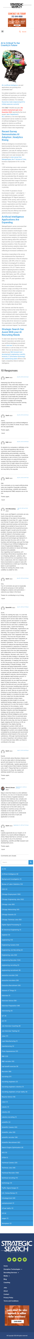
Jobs (3, 1036)
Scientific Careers (8, 1127)
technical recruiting (8, 1178)
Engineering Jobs (8, 955)
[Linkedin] (25, 1260)
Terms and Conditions (11, 1301)
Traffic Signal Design (9, 1188)
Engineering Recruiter (9, 960)
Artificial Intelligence (9, 874)
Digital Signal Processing (10, 925)
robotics (5, 1112)
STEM (4, 1157)
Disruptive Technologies (12, 1269)
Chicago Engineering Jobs (11, 899)
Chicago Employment (9, 894)
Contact (6, 1294)
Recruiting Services (10, 1272)
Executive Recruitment (9, 985)
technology (6, 1183)
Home (6, 1266)
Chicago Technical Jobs (10, 919)
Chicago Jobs (6, 904)
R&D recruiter (6, 1061)
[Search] (30, 862)
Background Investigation (10, 879)
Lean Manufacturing (8, 1041)
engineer (5, 935)
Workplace (5, 1223)
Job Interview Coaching (10, 1026)
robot (4, 1102)
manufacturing (7, 1046)
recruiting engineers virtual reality (13, 1092)
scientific (22, 354)
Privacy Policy (8, 1297)
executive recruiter (8, 975)
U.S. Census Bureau (8, 1193)
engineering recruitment (10, 970)
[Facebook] (9, 1260)
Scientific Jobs (7, 1132)
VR (3, 1213)
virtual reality (6, 1208)
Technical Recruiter (8, 1173)
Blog (5, 1279)
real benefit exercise (9, 1066)
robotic (4, 1107)
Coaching (7, 1282)
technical (4, 356)
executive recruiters (8, 980)
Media (6, 1276)
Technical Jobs (7, 1168)
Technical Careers (8, 1163)
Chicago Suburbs (8, 914)
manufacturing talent (10, 359)
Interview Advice (7, 1001)
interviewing (6, 1011)
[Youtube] (20, 1260)
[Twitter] (14, 1260)
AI (2, 869)
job (3, 1021)
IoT (3, 1016)
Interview (5, 995)
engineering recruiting (9, 965)
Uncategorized (7, 1198)
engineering (15, 354)
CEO (3, 889)
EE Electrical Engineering (10, 930)
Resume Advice (7, 1097)
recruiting (5, 1076)
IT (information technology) (16, 356)
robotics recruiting (8, 1117)
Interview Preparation (9, 1006)
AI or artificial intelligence (10, 85)
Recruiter (5, 1071)
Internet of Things (8, 990)
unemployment (7, 1203)
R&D (3, 1056)
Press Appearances (8, 1051)
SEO (3, 1152)
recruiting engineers (8, 1082)
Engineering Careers (9, 945)
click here (9, 345)
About (6, 1291)
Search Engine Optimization (11, 1147)
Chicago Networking (9, 909)
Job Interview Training (9, 1031)
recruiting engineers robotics (12, 1087)
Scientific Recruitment (9, 1142)
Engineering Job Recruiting (11, 950)
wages (4, 1218)
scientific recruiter (8, 1137)
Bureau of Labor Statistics (11, 884)
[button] (2, 31)
